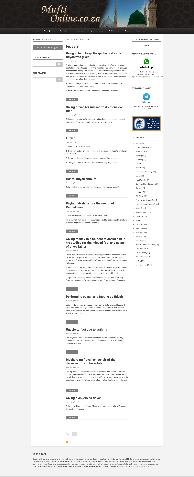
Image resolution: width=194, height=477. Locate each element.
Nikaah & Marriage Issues (147, 204)
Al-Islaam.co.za (114, 31)
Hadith (140, 192)
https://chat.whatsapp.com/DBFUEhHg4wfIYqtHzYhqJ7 (150, 76)
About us (128, 31)
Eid (138, 164)
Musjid (140, 168)
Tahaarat (141, 152)
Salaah (141, 156)
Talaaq (141, 208)
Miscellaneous (143, 257)
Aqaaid (141, 143)
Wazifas (141, 241)
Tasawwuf (141, 232)
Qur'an (140, 188)
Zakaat (140, 176)
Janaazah (141, 216)
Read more (73, 100)
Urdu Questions (144, 265)
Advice (141, 236)
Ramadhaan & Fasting (77, 39)
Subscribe (63, 31)
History (140, 261)
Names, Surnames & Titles (147, 245)
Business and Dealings (146, 200)
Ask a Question (49, 31)
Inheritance (142, 228)
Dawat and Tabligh (144, 148)
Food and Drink (143, 249)
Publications (140, 31)
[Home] (102, 14)
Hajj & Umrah (142, 180)
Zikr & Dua (141, 196)
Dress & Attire (143, 253)
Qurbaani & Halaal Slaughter (148, 184)
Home (37, 31)
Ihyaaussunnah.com (97, 31)
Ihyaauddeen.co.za (78, 31)
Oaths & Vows (143, 224)
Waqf (139, 220)
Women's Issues (143, 212)
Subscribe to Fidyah (67, 442)
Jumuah (141, 160)
